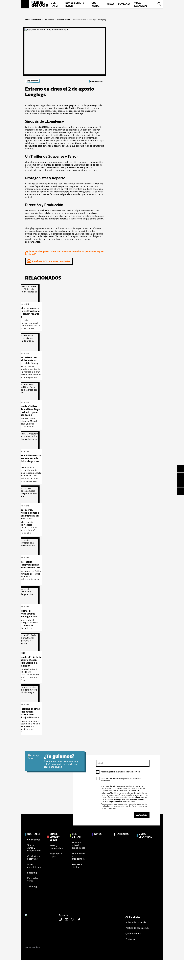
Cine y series (49, 20)
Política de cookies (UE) (137, 928)
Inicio (27, 20)
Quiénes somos (133, 933)
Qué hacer (36, 20)
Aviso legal (132, 916)
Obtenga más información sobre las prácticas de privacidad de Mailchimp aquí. (122, 800)
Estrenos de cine (63, 20)
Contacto (130, 939)
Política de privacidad (136, 922)
